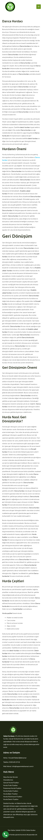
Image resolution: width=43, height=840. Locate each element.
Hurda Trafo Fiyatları (10, 785)
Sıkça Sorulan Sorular (10, 777)
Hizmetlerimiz (8, 780)
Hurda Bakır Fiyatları (10, 794)
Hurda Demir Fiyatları (11, 799)
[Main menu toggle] (38, 6)
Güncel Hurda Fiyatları (11, 783)
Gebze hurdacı (21, 803)
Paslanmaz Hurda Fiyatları (12, 788)
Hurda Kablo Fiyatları (10, 791)
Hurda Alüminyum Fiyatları (12, 796)
